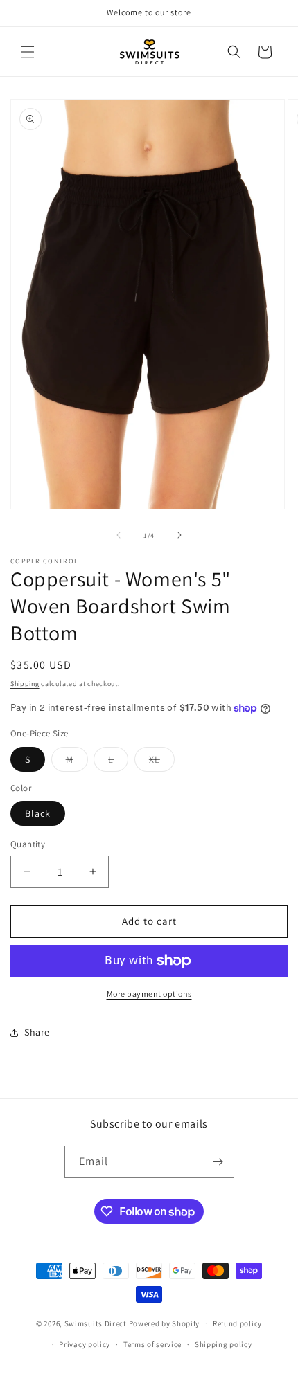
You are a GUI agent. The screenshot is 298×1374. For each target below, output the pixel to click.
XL (162, 762)
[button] (27, 52)
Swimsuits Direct (95, 1323)
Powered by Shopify (164, 1323)
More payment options (149, 993)
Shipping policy (223, 1344)
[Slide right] (179, 535)
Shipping (25, 683)
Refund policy (237, 1323)
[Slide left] (118, 535)
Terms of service (152, 1344)
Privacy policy (84, 1344)
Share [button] (37, 1032)
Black (38, 813)
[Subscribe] (218, 1162)
